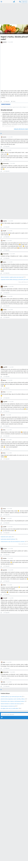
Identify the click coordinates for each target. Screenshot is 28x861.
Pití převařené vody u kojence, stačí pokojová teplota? (13, 701)
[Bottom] (1, 133)
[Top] (1, 689)
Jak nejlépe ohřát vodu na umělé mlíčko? (10, 708)
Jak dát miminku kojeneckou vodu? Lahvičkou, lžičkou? (13, 699)
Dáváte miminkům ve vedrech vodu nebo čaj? (11, 703)
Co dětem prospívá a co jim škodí (14, 32)
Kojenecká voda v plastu (6, 536)
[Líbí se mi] (2, 101)
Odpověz (7, 101)
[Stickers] (1, 717)
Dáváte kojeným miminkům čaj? (8, 706)
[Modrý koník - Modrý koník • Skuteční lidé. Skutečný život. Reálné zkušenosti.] (14, 1)
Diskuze (3, 32)
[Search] (20, 1)
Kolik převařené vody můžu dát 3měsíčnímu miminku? (13, 541)
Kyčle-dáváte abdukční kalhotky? (8, 539)
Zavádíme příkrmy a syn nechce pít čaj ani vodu (11, 696)
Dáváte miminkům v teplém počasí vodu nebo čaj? (12, 277)
